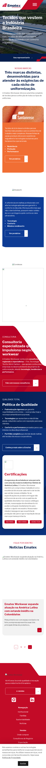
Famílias (23, 716)
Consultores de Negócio (23, 739)
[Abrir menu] (34, 4)
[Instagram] (14, 700)
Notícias (23, 723)
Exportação (23, 742)
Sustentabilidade (23, 720)
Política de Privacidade (11, 758)
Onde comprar (23, 735)
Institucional (23, 712)
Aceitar (23, 763)
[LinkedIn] (32, 700)
